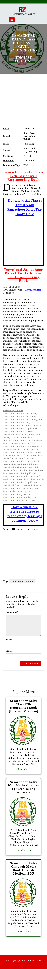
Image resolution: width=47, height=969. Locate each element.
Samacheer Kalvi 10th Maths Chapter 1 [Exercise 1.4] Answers (23, 787)
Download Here (34, 290)
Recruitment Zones (23, 13)
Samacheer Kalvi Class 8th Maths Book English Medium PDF (23, 868)
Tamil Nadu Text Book (22, 581)
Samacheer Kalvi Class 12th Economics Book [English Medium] (23, 706)
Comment (12, 612)
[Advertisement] (23, 103)
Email (9, 651)
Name (9, 639)
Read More (23, 769)
